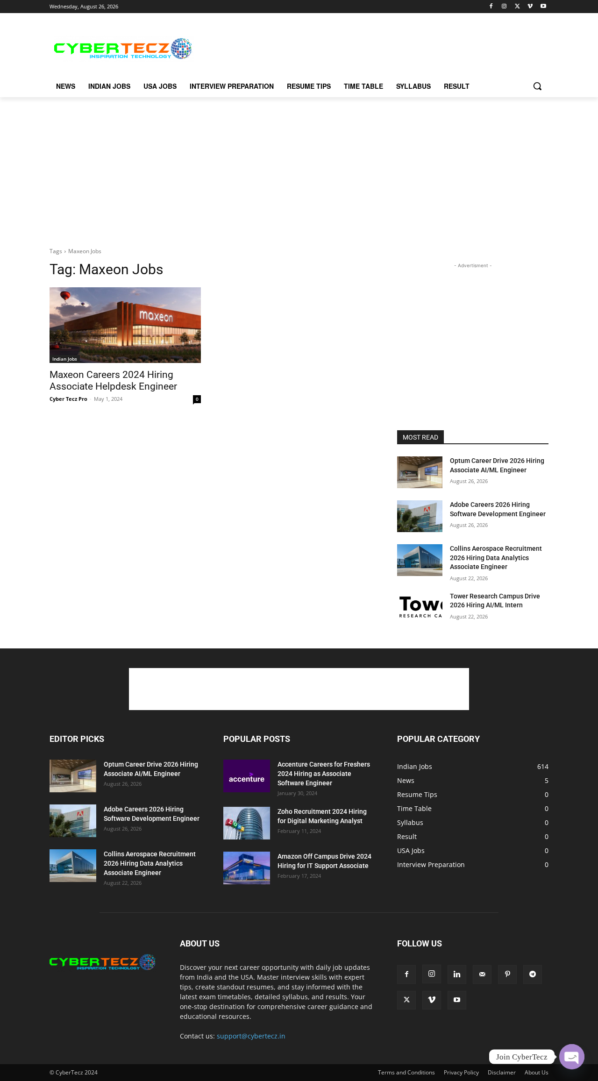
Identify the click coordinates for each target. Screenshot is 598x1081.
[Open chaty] (571, 1056)
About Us (536, 1072)
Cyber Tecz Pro (68, 398)
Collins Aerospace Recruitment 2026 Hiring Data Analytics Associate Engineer (496, 557)
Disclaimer (502, 1072)
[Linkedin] (457, 974)
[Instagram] (504, 6)
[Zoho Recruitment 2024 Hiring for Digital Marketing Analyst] (246, 823)
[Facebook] (491, 6)
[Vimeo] (530, 6)
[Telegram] (532, 974)
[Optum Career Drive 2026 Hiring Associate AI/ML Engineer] (419, 472)
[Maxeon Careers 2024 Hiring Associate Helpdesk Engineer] (125, 325)
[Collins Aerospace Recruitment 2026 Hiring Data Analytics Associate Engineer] (419, 560)
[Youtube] (543, 6)
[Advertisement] (369, 47)
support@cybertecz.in (251, 1035)
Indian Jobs (64, 359)
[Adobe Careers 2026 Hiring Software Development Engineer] (419, 516)
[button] (537, 86)
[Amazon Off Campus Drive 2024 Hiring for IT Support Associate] (246, 868)
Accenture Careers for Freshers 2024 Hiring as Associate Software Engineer (324, 774)
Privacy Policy (461, 1072)
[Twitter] (517, 6)
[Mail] (482, 974)
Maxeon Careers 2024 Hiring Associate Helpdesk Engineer (113, 380)
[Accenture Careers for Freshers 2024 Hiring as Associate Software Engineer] (246, 776)
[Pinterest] (507, 974)
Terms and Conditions (406, 1072)
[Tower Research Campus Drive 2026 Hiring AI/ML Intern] (419, 608)
